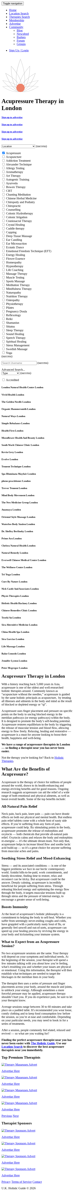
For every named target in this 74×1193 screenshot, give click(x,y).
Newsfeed (23, 33)
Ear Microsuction (16, 243)
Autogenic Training (17, 179)
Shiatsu (10, 326)
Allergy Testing (14, 168)
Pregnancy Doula (16, 311)
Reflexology (13, 315)
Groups (21, 44)
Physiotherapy (14, 303)
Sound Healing (14, 334)
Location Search (19, 13)
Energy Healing (15, 254)
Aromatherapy (14, 172)
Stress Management (17, 345)
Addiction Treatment (18, 160)
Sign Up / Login (19, 50)
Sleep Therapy (14, 330)
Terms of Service (21, 1181)
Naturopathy (13, 292)
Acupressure (13, 153)
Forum (21, 40)
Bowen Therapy (15, 187)
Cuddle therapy (14, 228)
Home (13, 10)
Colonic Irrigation (16, 217)
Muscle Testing (14, 277)
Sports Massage (15, 281)
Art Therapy (13, 175)
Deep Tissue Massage (18, 236)
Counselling (12, 209)
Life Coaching (14, 270)
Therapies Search (19, 16)
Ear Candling (13, 239)
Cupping (11, 232)
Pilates (9, 307)
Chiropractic (13, 205)
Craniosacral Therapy (18, 221)
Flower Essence (15, 258)
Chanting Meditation (18, 194)
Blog (20, 30)
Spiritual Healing (15, 341)
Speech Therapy (15, 337)
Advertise (15, 23)
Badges (21, 37)
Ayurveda (11, 183)
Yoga (8, 352)
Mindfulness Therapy (18, 288)
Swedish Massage (16, 349)
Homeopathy (13, 262)
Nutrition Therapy (16, 296)
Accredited (12, 380)
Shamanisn (12, 322)
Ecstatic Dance (14, 247)
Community (16, 27)
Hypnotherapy (14, 266)
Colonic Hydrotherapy (19, 213)
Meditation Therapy (17, 285)
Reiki (9, 319)
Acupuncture (13, 156)
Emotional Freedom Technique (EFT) (28, 251)
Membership (16, 20)
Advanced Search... (13, 369)
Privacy (6, 1181)
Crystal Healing (15, 224)
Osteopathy (12, 300)
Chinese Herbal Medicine (21, 198)
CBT (8, 190)
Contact (37, 1181)
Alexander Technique (18, 164)
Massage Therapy (16, 273)
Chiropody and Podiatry (20, 202)
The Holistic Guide (43, 1043)
